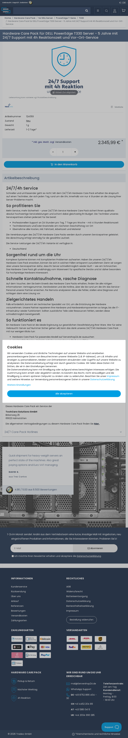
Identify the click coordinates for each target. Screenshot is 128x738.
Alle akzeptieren (64, 393)
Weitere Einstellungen (19, 384)
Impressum (113, 376)
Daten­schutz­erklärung (102, 379)
